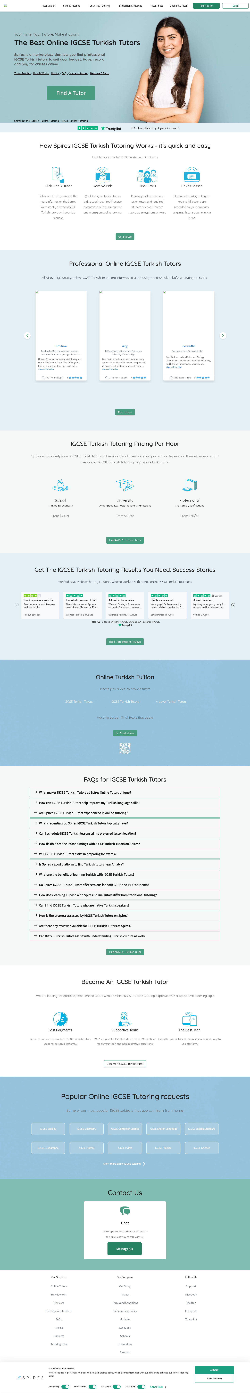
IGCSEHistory (86, 1148)
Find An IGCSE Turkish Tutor (125, 540)
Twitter (191, 1302)
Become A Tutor (178, 5)
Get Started (125, 236)
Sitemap (125, 1352)
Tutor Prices (156, 5)
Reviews (59, 1302)
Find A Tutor (206, 5)
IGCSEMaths (125, 1148)
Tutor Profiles (22, 73)
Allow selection (214, 1378)
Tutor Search (48, 5)
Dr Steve (61, 346)
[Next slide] (223, 335)
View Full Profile (46, 369)
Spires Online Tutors (26, 120)
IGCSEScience (202, 1148)
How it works (59, 1294)
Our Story (125, 1286)
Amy (125, 346)
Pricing (55, 73)
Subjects (59, 1336)
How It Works (41, 73)
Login (235, 5)
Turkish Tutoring (49, 120)
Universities (125, 1344)
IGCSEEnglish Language (163, 1128)
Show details (156, 1387)
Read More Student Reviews (125, 642)
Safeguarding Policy (125, 1311)
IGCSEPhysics (163, 1148)
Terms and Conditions (125, 1302)
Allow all (214, 1370)
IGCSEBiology (48, 1128)
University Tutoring (100, 5)
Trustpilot (191, 1319)
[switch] (92, 1387)
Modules (125, 1319)
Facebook (191, 1294)
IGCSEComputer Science (125, 1128)
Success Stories (78, 73)
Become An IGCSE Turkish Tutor (125, 1064)
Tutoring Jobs (59, 1344)
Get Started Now (125, 733)
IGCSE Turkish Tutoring (75, 120)
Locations (125, 1327)
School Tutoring (71, 5)
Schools (125, 1336)
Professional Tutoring (130, 5)
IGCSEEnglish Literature (201, 1128)
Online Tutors (59, 1286)
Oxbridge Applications (59, 1311)
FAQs (65, 73)
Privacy (125, 1294)
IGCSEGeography (48, 1148)
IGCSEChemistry (86, 1128)
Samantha (188, 346)
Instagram (191, 1311)
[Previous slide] (27, 335)
